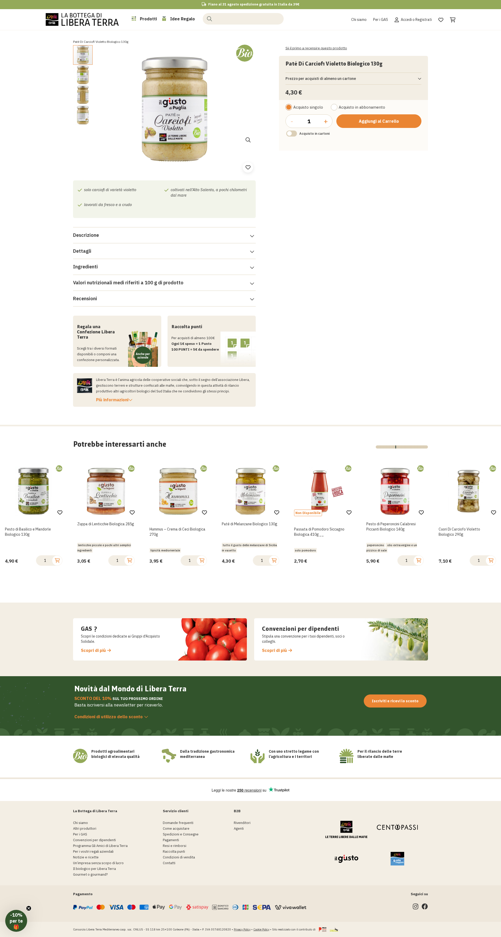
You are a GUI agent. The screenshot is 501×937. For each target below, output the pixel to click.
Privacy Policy (242, 929)
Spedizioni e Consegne (181, 834)
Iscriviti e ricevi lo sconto (395, 701)
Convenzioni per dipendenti (94, 840)
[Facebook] (425, 908)
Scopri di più (93, 650)
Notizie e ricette (86, 857)
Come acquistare (176, 828)
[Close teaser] (28, 908)
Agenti (239, 828)
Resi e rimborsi (174, 846)
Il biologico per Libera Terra (94, 869)
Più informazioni (112, 399)
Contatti (169, 863)
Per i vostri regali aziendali (93, 851)
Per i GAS (380, 19)
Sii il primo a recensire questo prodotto (316, 48)
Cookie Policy (261, 929)
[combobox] (243, 19)
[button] (83, 75)
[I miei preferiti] (440, 19)
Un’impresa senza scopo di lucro (98, 863)
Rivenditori (242, 823)
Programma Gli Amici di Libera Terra (100, 846)
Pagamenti (171, 840)
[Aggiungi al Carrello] (57, 560)
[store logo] (82, 19)
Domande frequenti (178, 823)
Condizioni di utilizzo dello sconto (108, 716)
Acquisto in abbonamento (362, 107)
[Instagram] (415, 908)
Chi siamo (359, 19)
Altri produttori (84, 828)
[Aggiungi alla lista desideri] (59, 512)
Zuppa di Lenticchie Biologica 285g (33, 524)
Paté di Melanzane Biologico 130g (177, 524)
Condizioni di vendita (179, 857)
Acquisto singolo (308, 107)
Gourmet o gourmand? (90, 874)
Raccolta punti (174, 851)
